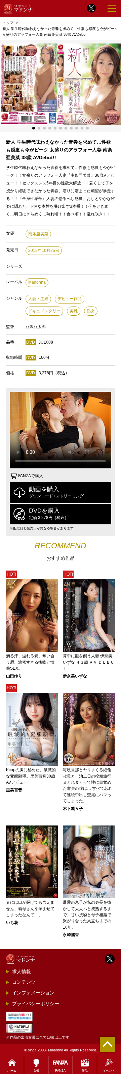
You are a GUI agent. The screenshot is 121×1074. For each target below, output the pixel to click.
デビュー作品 (69, 299)
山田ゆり (14, 676)
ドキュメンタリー (44, 311)
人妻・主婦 (38, 299)
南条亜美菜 (38, 234)
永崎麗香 (71, 935)
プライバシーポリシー (35, 1003)
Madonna (37, 282)
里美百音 (14, 790)
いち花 (12, 923)
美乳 (74, 311)
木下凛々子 (73, 809)
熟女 (91, 311)
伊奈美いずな (75, 676)
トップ (7, 23)
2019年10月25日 (43, 251)
